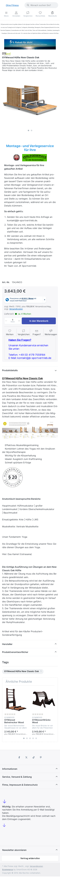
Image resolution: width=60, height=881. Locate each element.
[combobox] (41, 5)
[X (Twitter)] (26, 757)
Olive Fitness (12, 5)
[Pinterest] (41, 757)
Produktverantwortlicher (15, 652)
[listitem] (30, 100)
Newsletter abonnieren (14, 850)
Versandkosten (16, 309)
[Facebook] (19, 757)
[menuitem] (23, 671)
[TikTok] (34, 757)
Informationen (9, 768)
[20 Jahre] (30, 43)
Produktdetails (10, 370)
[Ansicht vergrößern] (30, 100)
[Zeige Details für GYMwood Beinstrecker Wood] (16, 699)
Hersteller (7, 644)
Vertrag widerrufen (30, 858)
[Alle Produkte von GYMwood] (6, 53)
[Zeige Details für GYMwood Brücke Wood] (44, 699)
